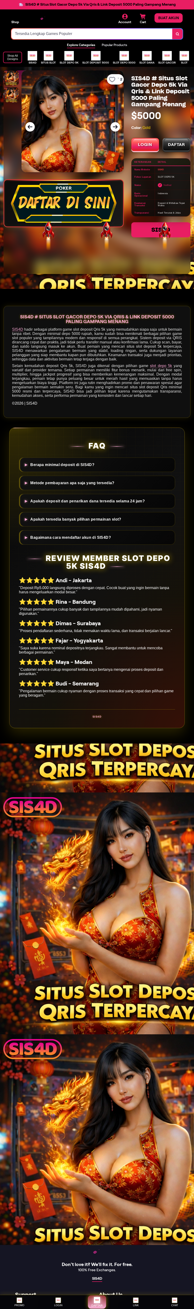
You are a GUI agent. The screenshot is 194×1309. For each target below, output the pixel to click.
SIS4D (160, 229)
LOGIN (145, 144)
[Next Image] (115, 126)
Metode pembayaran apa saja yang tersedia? (72, 483)
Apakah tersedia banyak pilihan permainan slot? (75, 519)
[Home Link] (43, 19)
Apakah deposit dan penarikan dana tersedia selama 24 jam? (87, 501)
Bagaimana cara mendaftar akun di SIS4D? (70, 537)
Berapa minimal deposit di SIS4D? (62, 464)
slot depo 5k (161, 366)
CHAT (174, 1305)
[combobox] (91, 34)
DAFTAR (176, 144)
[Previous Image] (30, 126)
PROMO (19, 1305)
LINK (136, 1305)
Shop (15, 22)
